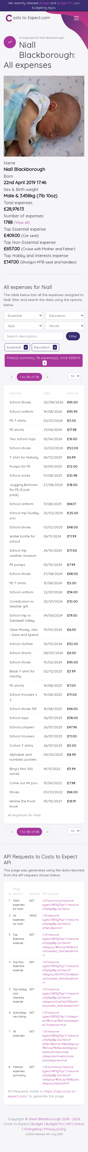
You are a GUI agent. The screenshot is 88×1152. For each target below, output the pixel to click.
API (68, 1124)
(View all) (22, 222)
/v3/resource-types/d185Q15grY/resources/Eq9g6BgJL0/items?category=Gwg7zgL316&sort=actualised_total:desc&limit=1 (60, 997)
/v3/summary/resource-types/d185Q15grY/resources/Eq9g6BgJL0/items (60, 905)
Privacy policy (55, 1129)
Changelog (32, 1129)
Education (44, 347)
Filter (73, 336)
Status (79, 1124)
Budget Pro (65, 3)
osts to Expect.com (31, 17)
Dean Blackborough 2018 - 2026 (54, 1119)
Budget (44, 3)
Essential (16, 347)
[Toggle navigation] (76, 18)
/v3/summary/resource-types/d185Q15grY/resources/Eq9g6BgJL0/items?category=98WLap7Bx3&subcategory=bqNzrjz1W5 (60, 1075)
